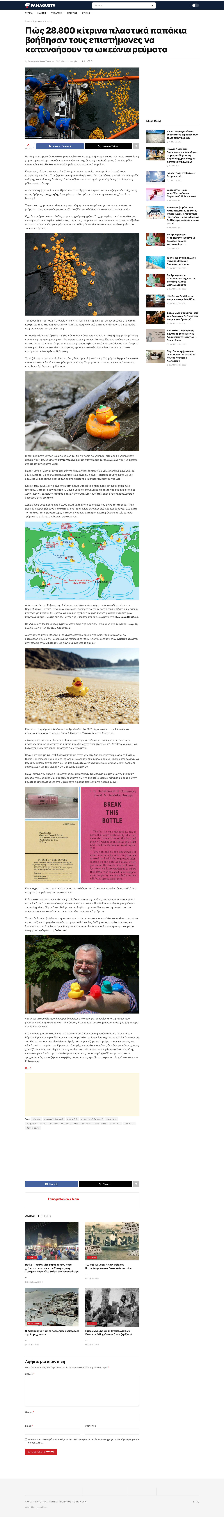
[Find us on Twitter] (197, 1502)
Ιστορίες (48, 21)
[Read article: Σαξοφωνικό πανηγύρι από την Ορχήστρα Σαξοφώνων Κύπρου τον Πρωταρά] (155, 317)
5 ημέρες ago (174, 200)
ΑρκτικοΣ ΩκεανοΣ (54, 1119)
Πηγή (28, 1068)
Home (27, 21)
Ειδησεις (41, 13)
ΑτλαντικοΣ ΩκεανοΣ (92, 1119)
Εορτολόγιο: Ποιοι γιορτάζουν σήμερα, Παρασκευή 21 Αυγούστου (181, 193)
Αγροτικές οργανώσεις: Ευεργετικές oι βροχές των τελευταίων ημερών (182, 134)
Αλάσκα (37, 1119)
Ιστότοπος (90, 1425)
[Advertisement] (82, 1094)
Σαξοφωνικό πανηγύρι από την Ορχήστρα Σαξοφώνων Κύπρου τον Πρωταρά (183, 316)
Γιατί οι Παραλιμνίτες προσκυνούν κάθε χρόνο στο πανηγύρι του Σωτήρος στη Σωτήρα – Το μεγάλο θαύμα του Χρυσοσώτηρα (52, 1268)
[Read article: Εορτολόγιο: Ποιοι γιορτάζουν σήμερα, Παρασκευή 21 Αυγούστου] (155, 194)
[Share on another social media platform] (136, 146)
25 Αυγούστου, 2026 (177, 268)
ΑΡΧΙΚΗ (28, 1501)
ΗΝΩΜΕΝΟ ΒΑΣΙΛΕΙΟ (60, 1123)
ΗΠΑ (76, 1123)
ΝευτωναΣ (115, 1123)
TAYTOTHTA (40, 1501)
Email (29, 1425)
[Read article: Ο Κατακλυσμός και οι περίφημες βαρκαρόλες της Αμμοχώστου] (52, 1307)
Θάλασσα (86, 1123)
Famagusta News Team (39, 61)
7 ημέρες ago (174, 142)
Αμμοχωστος (34, 1324)
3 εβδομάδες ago (35, 1282)
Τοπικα (29, 13)
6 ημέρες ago (174, 227)
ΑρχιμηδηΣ (72, 1119)
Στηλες (86, 13)
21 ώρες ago (173, 166)
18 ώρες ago (173, 248)
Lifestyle (72, 13)
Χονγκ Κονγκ (33, 1128)
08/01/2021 (61, 61)
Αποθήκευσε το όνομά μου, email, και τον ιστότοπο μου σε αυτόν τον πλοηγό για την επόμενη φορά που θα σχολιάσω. (83, 1441)
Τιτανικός (129, 1123)
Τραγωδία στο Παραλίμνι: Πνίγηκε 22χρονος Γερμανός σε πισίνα (181, 261)
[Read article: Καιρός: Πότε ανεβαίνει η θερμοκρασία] (155, 178)
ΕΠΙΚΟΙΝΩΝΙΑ (80, 1501)
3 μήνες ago (93, 1278)
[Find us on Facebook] (193, 1502)
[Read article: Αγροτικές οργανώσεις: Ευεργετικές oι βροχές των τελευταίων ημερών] (155, 136)
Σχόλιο (30, 1373)
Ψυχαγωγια (56, 13)
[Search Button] (152, 5)
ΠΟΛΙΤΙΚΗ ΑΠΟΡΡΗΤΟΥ (60, 1501)
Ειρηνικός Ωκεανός (36, 1123)
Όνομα (29, 1412)
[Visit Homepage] (40, 5)
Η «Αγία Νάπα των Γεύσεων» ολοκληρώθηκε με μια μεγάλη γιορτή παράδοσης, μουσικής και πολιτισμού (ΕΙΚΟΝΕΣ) (182, 155)
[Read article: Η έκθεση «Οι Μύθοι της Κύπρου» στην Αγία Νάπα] (155, 301)
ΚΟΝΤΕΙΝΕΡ (101, 1123)
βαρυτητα (111, 1119)
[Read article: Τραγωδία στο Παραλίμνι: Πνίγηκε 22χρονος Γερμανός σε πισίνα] (155, 262)
